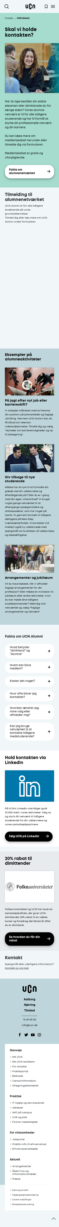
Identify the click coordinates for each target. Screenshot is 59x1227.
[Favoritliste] (46, 6)
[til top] (54, 1219)
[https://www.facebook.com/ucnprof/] (19, 1034)
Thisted (29, 1010)
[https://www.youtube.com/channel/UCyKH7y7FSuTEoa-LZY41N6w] (32, 1034)
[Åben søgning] (7, 6)
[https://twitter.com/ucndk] (26, 1034)
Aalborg (29, 999)
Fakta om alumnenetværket (22, 171)
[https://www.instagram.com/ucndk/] (39, 1034)
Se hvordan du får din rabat (24, 939)
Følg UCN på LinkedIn (24, 836)
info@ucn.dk (29, 1025)
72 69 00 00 (29, 1019)
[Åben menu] (53, 6)
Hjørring (29, 1005)
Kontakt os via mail (17, 968)
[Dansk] (30, 6)
